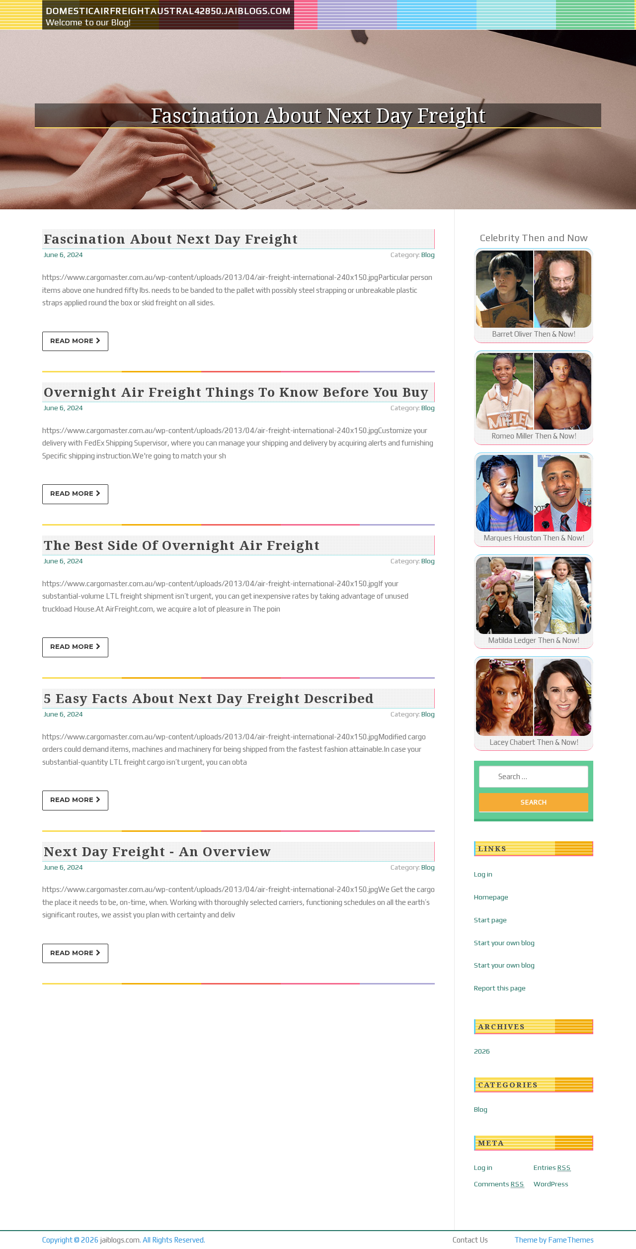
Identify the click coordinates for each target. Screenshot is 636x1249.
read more (71, 341)
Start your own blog (504, 943)
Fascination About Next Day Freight (171, 239)
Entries (552, 1167)
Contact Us (470, 1240)
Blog (428, 255)
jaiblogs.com (120, 1240)
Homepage (491, 897)
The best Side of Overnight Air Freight (182, 545)
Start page (490, 920)
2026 (482, 1051)
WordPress (551, 1184)
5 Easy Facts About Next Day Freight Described (209, 698)
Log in (483, 874)
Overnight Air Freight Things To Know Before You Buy (236, 392)
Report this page (500, 988)
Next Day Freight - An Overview (157, 851)
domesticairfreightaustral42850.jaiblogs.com (168, 10)
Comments (499, 1184)
